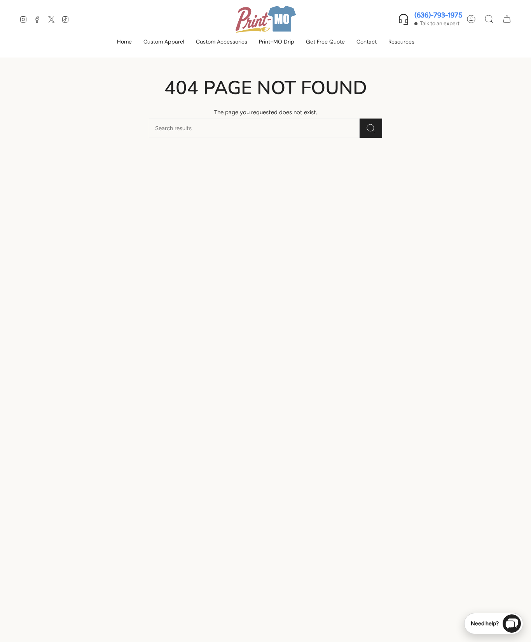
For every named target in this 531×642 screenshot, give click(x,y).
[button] (164, 42)
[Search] (371, 128)
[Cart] (507, 19)
